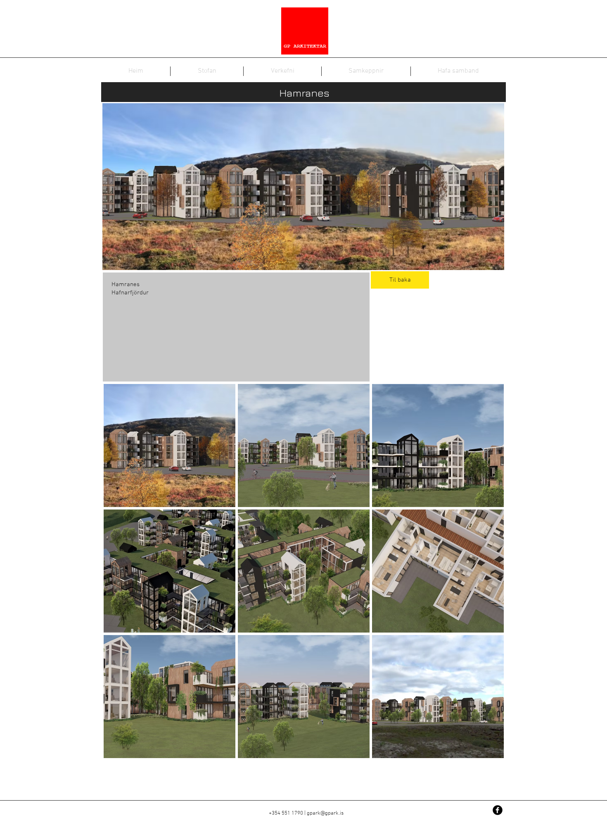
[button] (169, 445)
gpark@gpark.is (325, 813)
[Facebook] (498, 810)
